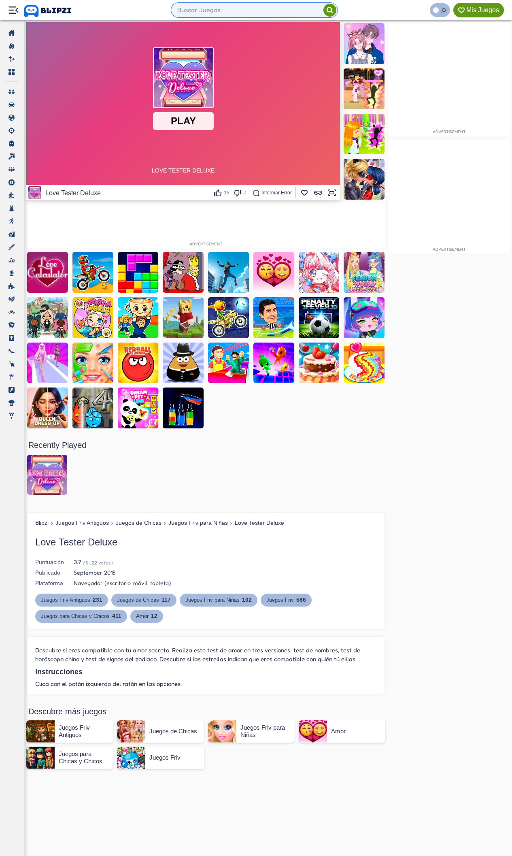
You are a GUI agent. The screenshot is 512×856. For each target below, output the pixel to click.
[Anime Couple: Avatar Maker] (364, 43)
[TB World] (47, 317)
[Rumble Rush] (274, 363)
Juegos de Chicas (138, 523)
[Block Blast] (138, 272)
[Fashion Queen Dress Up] (47, 408)
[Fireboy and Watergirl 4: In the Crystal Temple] (93, 408)
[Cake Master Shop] (319, 363)
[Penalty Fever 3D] (319, 317)
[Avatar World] (93, 317)
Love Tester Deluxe (259, 523)
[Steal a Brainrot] (138, 317)
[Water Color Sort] (183, 408)
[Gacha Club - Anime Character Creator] (364, 317)
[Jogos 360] (53, 11)
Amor (146, 616)
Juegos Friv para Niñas (198, 523)
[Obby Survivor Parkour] (228, 363)
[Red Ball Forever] (138, 363)
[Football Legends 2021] (274, 317)
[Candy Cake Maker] (364, 363)
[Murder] (183, 272)
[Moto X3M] (93, 272)
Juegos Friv (286, 599)
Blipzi (42, 523)
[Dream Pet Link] (138, 408)
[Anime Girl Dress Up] (319, 272)
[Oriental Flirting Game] (364, 89)
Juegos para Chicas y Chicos (81, 616)
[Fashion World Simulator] (364, 272)
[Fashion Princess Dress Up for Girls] (47, 363)
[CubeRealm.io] (183, 317)
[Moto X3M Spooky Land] (228, 317)
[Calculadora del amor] (47, 272)
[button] (304, 192)
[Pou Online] (183, 363)
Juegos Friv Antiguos (82, 523)
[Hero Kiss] (364, 179)
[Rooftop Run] (228, 272)
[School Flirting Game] (364, 134)
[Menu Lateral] (13, 10)
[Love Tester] (274, 272)
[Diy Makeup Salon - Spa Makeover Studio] (93, 363)
